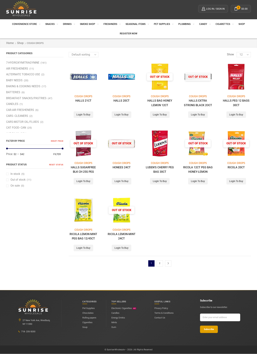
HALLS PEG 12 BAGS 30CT (236, 103)
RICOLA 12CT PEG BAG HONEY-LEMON (198, 169)
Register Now (128, 33)
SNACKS (50, 24)
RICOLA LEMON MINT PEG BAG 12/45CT (83, 236)
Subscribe (209, 329)
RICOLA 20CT (236, 167)
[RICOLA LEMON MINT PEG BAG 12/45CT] (83, 210)
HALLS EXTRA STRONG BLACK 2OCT (198, 103)
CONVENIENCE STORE (24, 24)
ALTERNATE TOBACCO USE (23, 74)
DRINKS (67, 24)
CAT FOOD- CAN (16, 127)
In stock (17, 174)
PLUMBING (184, 24)
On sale (17, 185)
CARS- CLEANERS (17, 116)
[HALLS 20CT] (121, 77)
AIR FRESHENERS (17, 68)
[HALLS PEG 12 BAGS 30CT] (236, 77)
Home (10, 43)
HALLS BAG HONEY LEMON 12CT (159, 103)
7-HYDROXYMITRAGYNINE (22, 62)
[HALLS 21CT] (83, 77)
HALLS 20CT (121, 100)
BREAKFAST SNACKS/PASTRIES (26, 98)
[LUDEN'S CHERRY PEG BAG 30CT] (160, 143)
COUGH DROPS (83, 96)
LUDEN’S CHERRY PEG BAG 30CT (160, 169)
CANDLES (12, 104)
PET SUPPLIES (162, 24)
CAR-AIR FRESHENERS (20, 110)
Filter (57, 154)
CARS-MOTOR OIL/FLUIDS (22, 121)
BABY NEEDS (14, 80)
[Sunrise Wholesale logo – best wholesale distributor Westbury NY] (21, 9)
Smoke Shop (87, 24)
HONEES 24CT (122, 167)
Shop (241, 24)
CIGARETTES (223, 24)
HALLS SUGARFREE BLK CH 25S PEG (83, 169)
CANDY (203, 24)
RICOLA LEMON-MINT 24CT (121, 236)
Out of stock (20, 179)
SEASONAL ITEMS (135, 24)
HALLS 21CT (83, 100)
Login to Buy (83, 114)
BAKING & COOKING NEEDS (23, 86)
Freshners (110, 24)
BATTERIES (13, 92)
